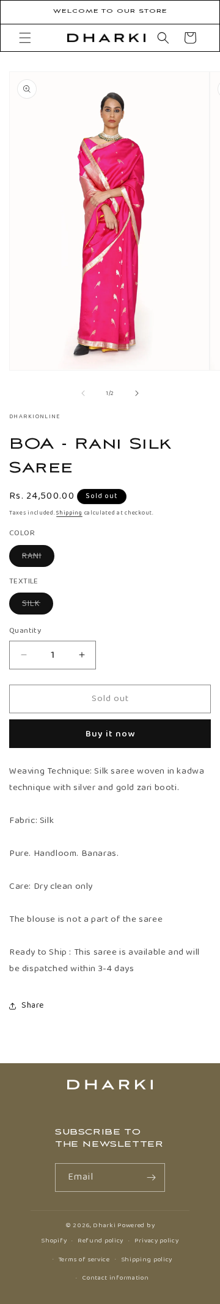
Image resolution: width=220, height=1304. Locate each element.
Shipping (69, 513)
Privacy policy (156, 1240)
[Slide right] (136, 393)
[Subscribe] (151, 1177)
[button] (25, 37)
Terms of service (84, 1259)
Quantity (25, 631)
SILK (37, 605)
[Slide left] (83, 393)
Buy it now (110, 734)
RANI (38, 558)
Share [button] (32, 1005)
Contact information (115, 1277)
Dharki (104, 1225)
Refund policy (100, 1240)
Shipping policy (147, 1259)
